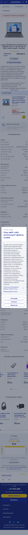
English (11, 229)
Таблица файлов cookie (10, 291)
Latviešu (6, 229)
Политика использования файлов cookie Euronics (11, 288)
